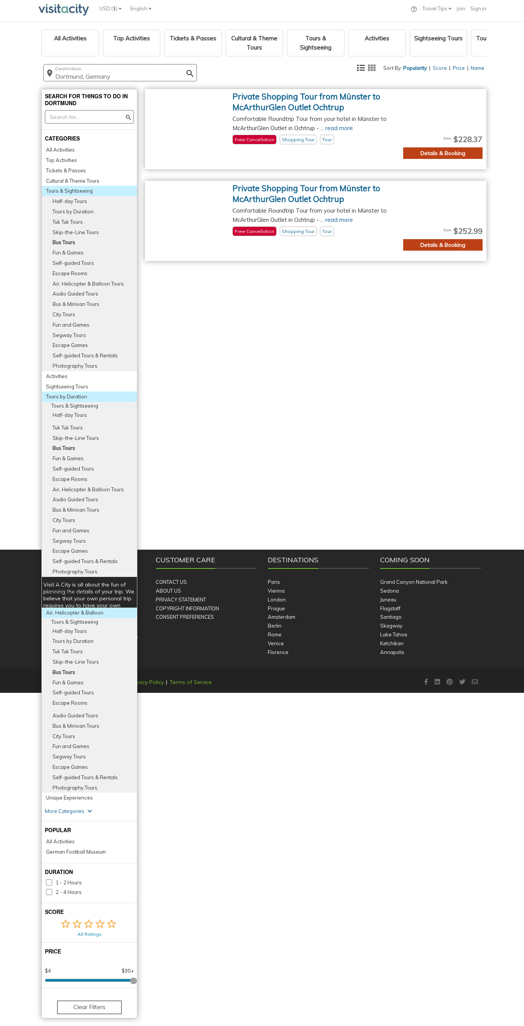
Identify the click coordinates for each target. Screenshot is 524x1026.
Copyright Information (187, 608)
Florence (278, 652)
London (277, 599)
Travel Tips (435, 8)
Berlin (275, 626)
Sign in (478, 8)
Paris (274, 582)
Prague (276, 608)
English (139, 8)
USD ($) (109, 8)
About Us (168, 591)
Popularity (415, 68)
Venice (276, 643)
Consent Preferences (185, 617)
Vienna (276, 591)
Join (460, 8)
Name (477, 68)
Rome (275, 634)
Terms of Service (191, 682)
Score (440, 68)
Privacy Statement (181, 599)
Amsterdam (281, 617)
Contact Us (171, 582)
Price (459, 68)
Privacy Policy (147, 682)
